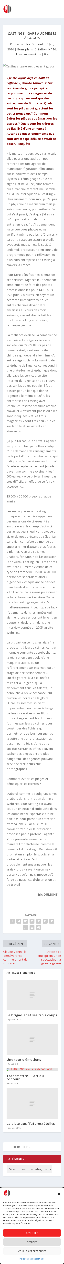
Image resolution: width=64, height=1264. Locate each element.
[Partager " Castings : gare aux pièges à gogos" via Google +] (25, 921)
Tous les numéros (28, 54)
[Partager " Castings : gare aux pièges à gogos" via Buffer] (51, 921)
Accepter (32, 1233)
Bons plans (25, 49)
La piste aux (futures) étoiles (31, 1123)
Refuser (32, 1242)
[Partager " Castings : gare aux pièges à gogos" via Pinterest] (38, 921)
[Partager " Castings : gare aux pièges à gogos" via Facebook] (12, 921)
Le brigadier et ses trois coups (32, 1015)
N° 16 (52, 49)
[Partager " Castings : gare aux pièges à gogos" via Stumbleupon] (25, 927)
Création (40, 49)
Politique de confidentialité (32, 1258)
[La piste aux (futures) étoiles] (32, 1103)
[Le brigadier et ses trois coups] (32, 995)
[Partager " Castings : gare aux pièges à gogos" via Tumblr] (32, 921)
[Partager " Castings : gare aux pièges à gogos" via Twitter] (19, 921)
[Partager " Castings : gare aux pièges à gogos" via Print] (38, 927)
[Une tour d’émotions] (32, 1039)
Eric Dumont (34, 44)
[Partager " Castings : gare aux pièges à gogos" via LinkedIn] (45, 921)
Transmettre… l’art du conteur (25, 1077)
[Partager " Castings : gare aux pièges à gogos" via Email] (32, 927)
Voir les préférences (32, 1251)
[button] (59, 1194)
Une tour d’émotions (24, 1059)
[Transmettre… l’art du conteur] (32, 1069)
